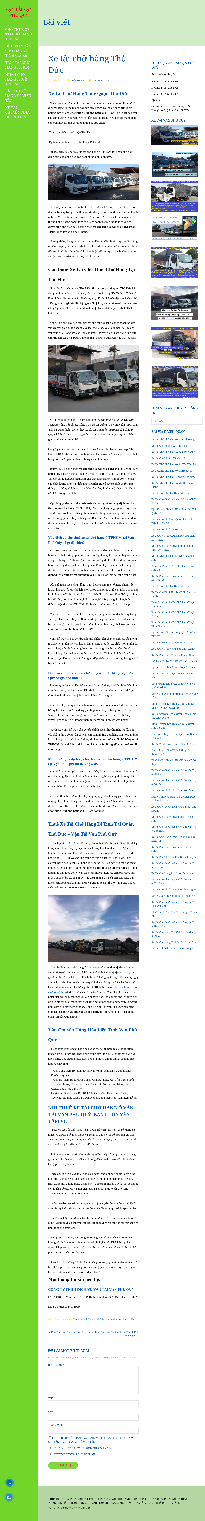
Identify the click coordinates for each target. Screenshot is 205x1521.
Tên (51, 1398)
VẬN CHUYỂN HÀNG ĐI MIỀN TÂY (18, 96)
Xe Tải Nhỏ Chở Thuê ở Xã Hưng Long (173, 452)
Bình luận (56, 1365)
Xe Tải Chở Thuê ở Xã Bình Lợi (169, 445)
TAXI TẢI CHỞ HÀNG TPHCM (17, 65)
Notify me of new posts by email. (74, 1454)
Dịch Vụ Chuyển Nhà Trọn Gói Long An (173, 948)
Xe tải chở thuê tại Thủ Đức (121, 1319)
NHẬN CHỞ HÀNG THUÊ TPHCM (16, 79)
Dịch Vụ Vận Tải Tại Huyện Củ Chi (170, 493)
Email (53, 1411)
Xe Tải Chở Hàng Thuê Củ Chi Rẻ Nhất (173, 655)
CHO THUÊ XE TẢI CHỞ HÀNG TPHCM (18, 34)
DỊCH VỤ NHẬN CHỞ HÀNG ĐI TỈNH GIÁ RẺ (18, 51)
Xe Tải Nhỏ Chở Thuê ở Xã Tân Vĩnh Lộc (174, 464)
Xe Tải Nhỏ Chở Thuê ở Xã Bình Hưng (173, 439)
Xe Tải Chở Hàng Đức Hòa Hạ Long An (173, 873)
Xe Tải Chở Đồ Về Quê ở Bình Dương (172, 642)
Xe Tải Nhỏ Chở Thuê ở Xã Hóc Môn (171, 470)
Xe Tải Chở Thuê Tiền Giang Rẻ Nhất (172, 790)
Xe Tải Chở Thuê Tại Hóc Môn (168, 529)
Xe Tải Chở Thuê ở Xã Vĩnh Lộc (169, 458)
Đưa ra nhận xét (102, 80)
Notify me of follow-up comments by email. (81, 1448)
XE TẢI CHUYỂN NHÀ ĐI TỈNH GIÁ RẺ (18, 112)
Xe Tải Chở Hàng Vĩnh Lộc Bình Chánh (173, 648)
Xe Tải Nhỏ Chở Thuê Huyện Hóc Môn (173, 477)
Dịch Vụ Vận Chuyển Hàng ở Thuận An (173, 895)
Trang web (55, 1424)
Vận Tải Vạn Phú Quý (18, 12)
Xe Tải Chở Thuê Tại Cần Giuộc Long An (174, 857)
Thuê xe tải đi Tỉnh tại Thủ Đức (89, 1319)
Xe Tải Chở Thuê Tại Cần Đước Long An (173, 889)
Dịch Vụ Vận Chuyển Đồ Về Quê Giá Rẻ (173, 667)
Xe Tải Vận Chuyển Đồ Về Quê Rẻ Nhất (173, 744)
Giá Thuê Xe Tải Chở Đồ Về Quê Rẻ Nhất (174, 661)
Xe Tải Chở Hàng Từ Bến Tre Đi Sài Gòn (173, 942)
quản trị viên (78, 80)
